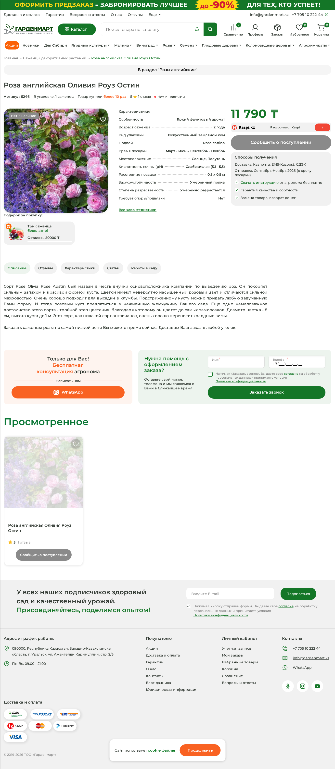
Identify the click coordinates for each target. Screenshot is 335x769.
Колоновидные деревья (268, 45)
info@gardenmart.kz (311, 658)
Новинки (31, 45)
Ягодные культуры (88, 45)
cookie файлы (161, 750)
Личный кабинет (239, 638)
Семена (187, 45)
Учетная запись (236, 648)
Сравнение (232, 676)
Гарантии (55, 14)
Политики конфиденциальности (241, 381)
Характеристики (80, 268)
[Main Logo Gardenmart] (28, 29)
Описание (17, 268)
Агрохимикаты (313, 45)
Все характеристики (137, 210)
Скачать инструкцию (260, 182)
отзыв (144, 96)
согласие (291, 373)
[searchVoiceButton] (197, 29)
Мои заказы (233, 655)
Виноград (145, 45)
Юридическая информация (171, 689)
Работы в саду (144, 268)
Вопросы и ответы (87, 14)
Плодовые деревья (220, 45)
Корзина (230, 669)
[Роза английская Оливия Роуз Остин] (43, 472)
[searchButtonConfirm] (210, 29)
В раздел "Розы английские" (167, 69)
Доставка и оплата (22, 14)
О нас (116, 14)
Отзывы (135, 14)
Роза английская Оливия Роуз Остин (39, 528)
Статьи (113, 268)
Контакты (154, 676)
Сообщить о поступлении (281, 142)
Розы (167, 45)
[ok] (288, 686)
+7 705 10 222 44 (307, 648)
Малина (121, 45)
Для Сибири (55, 45)
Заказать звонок (266, 392)
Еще (153, 14)
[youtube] (317, 686)
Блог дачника (158, 683)
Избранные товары (240, 662)
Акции (152, 648)
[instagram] (303, 686)
